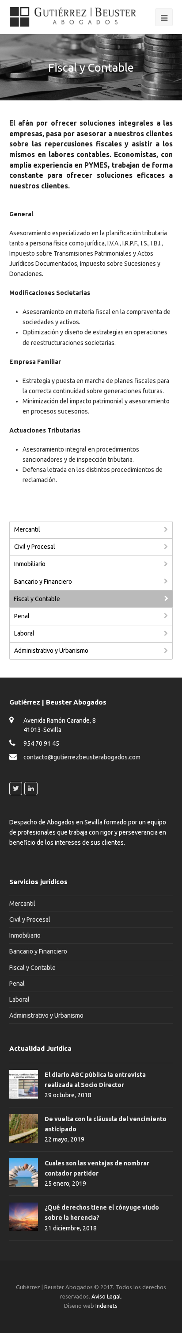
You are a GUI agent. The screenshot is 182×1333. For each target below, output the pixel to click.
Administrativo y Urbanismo (51, 650)
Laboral (24, 633)
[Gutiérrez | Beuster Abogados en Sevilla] (73, 16)
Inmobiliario (30, 563)
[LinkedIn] (31, 788)
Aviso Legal (106, 1296)
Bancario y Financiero (43, 581)
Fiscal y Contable (37, 598)
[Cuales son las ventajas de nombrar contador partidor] (23, 1172)
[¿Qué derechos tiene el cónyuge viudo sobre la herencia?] (23, 1217)
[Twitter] (16, 788)
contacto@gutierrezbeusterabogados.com (81, 757)
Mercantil (27, 529)
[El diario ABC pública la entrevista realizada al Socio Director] (23, 1084)
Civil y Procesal (34, 546)
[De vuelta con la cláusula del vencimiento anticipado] (23, 1128)
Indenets (106, 1305)
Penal (22, 616)
